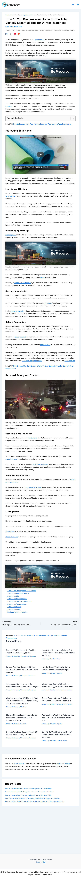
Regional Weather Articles (17, 612)
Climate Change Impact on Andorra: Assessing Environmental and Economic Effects (21, 717)
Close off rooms (11, 537)
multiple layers (11, 459)
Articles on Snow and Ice (17, 599)
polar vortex (39, 40)
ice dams (8, 106)
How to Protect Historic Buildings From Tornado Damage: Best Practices (29, 792)
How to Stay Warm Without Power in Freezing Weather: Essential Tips (28, 789)
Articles (8, 656)
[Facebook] (6, 34)
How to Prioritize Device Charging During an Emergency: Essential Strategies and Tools (34, 801)
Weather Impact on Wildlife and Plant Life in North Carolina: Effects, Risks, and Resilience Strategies (22, 701)
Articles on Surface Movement (19, 601)
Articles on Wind (13, 609)
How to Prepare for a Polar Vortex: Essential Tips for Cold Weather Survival (42, 124)
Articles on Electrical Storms (18, 593)
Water (58, 659)
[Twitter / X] (11, 34)
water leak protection (22, 283)
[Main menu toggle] (73, 4)
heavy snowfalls (17, 311)
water (42, 278)
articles (59, 764)
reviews (67, 764)
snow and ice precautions (32, 361)
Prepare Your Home (28, 15)
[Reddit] (19, 34)
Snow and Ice (70, 361)
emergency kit (20, 337)
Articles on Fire (13, 596)
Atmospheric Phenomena (28, 656)
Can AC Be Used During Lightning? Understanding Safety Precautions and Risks (57, 734)
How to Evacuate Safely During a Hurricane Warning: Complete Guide (28, 795)
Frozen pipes (10, 235)
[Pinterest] (15, 34)
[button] (78, 4)
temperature (10, 196)
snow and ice (45, 345)
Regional (59, 673)
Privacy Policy (41, 862)
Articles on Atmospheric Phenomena (21, 591)
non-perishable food (33, 487)
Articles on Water (14, 607)
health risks (32, 438)
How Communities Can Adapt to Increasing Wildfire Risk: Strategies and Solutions (32, 798)
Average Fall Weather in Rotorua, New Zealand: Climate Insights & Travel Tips (58, 717)
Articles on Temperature (16, 604)
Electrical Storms (62, 740)
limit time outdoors (40, 464)
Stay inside (9, 532)
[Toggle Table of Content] (71, 118)
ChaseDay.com (19, 764)
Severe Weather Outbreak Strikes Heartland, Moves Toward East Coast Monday (22, 669)
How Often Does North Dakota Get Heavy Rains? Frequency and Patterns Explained (58, 653)
